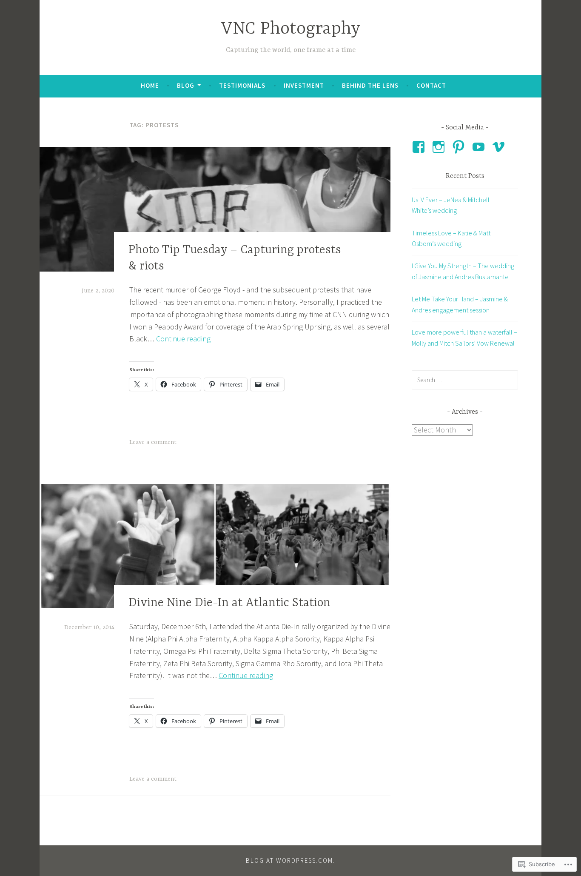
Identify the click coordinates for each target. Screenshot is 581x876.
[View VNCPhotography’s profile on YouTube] (480, 147)
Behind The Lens (370, 85)
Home (150, 85)
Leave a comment (153, 442)
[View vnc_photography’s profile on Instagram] (440, 147)
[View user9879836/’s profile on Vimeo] (500, 147)
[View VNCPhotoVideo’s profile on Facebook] (420, 147)
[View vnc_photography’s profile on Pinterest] (460, 147)
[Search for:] (465, 379)
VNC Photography (290, 29)
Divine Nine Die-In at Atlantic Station (229, 603)
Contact (431, 85)
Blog (185, 85)
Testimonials (242, 85)
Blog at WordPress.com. (290, 860)
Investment (304, 85)
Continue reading (183, 339)
